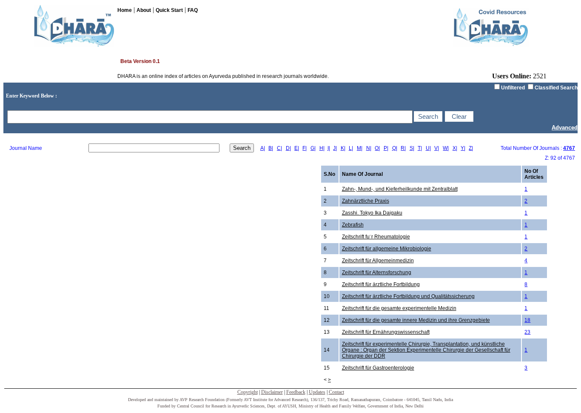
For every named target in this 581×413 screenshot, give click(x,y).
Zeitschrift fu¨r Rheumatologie (376, 237)
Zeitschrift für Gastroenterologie (378, 368)
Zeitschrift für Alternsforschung (376, 272)
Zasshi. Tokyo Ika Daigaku (372, 213)
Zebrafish (353, 225)
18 (527, 320)
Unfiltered (513, 88)
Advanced (565, 127)
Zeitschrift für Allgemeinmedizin (378, 261)
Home (124, 10)
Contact (336, 392)
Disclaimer (272, 392)
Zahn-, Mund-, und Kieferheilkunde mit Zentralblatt (400, 189)
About (144, 10)
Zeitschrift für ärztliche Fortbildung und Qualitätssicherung (408, 296)
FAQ (193, 10)
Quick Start (169, 10)
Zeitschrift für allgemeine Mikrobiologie (386, 249)
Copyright (247, 392)
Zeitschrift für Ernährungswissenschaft (386, 332)
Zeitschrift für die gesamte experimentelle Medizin (399, 308)
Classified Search (556, 88)
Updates (317, 392)
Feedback (295, 392)
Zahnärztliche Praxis (365, 201)
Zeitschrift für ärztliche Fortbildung (381, 284)
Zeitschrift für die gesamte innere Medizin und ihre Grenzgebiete (416, 320)
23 (527, 332)
